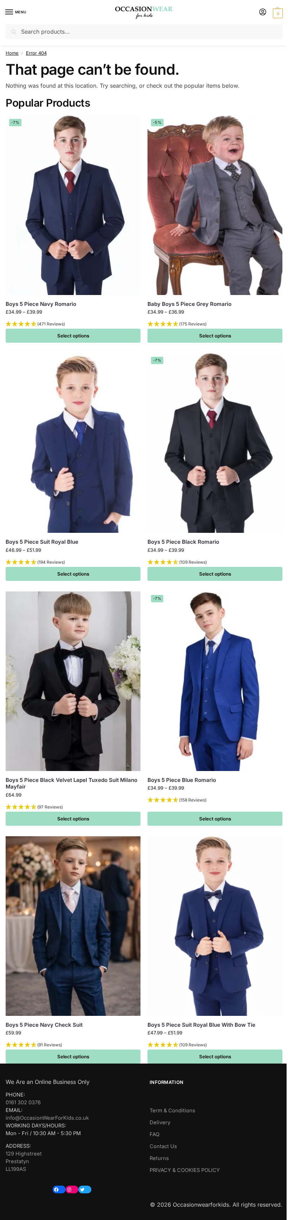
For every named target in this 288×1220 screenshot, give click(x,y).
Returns (159, 1158)
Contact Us (163, 1146)
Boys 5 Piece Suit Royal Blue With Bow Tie (201, 1024)
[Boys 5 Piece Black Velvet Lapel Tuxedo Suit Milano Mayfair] (73, 681)
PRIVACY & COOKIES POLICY (185, 1170)
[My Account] (262, 12)
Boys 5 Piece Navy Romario (41, 304)
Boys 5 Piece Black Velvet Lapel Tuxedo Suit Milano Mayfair (71, 783)
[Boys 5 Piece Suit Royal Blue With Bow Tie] (215, 926)
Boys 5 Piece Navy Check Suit (44, 1024)
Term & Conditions (172, 1110)
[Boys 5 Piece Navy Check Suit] (73, 926)
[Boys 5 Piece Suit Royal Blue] (73, 443)
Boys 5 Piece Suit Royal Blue (42, 541)
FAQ (154, 1134)
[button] (277, 12)
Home (12, 53)
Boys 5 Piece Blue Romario (182, 780)
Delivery (160, 1122)
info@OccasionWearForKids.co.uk (47, 1118)
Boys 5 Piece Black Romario (183, 541)
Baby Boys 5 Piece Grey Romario (189, 304)
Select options (73, 335)
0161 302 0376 (23, 1102)
